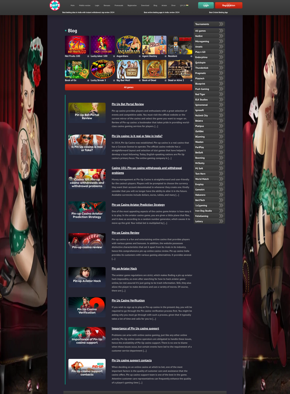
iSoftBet (199, 131)
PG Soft (199, 168)
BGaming (200, 136)
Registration (132, 5)
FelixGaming (201, 215)
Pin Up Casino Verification (128, 300)
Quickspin (200, 62)
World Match (202, 178)
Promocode (119, 5)
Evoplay (199, 184)
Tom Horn (200, 173)
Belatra (199, 120)
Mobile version (84, 5)
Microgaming (202, 41)
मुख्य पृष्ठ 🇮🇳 (184, 5)
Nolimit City (201, 115)
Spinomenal (201, 104)
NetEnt (199, 36)
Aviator (164, 5)
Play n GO (200, 51)
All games (128, 87)
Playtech (199, 78)
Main (73, 5)
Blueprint (200, 83)
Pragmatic (200, 73)
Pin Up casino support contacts (132, 360)
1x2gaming (201, 205)
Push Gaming (202, 88)
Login (97, 5)
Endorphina (201, 57)
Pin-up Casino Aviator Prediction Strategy (138, 205)
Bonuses (107, 5)
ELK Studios (201, 99)
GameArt (200, 189)
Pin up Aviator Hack (124, 268)
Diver (173, 5)
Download (145, 5)
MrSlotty (200, 163)
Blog (155, 5)
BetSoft (199, 152)
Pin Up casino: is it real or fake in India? (137, 136)
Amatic (199, 46)
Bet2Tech (200, 200)
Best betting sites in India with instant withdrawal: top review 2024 (88, 12)
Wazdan (199, 141)
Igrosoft (199, 110)
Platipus (199, 126)
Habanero (200, 194)
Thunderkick (201, 67)
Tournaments (202, 24)
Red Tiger (200, 94)
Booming (200, 157)
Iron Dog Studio (203, 210)
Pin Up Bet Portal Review (128, 104)
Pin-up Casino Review (125, 233)
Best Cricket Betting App (218, 12)
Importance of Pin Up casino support (135, 328)
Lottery (199, 221)
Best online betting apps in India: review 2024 (161, 12)
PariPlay (199, 147)
